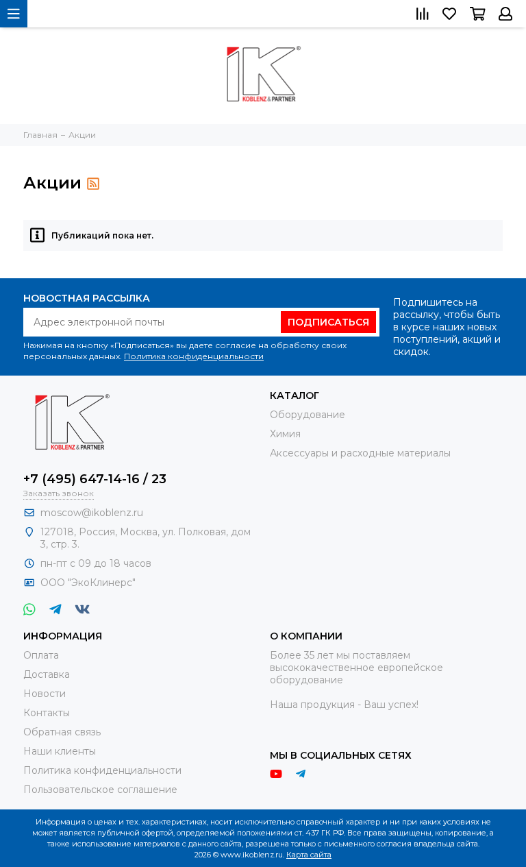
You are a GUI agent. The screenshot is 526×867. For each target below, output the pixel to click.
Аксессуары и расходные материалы (360, 453)
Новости (44, 693)
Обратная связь (62, 732)
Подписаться (328, 322)
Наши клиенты (59, 751)
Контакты (46, 713)
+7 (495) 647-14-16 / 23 (94, 479)
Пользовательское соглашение (100, 789)
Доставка (46, 674)
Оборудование (307, 414)
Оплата (41, 655)
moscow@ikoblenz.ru (91, 512)
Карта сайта (308, 854)
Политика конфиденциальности (194, 356)
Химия (285, 434)
